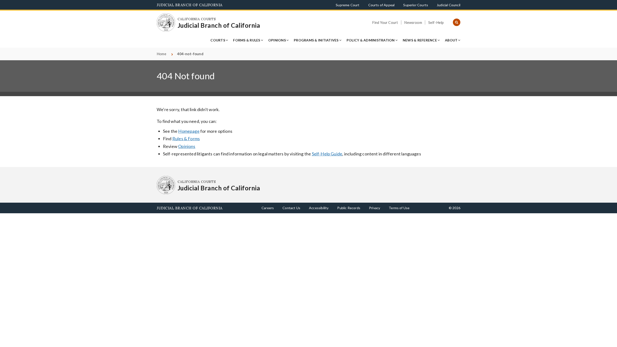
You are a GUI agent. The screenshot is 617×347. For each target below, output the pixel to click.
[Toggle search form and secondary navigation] (456, 22)
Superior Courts (415, 5)
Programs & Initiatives (316, 40)
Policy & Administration (371, 40)
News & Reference (420, 40)
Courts (217, 40)
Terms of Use (399, 208)
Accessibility (319, 208)
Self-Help (436, 22)
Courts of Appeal (381, 5)
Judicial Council (448, 5)
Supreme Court (347, 5)
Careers (268, 208)
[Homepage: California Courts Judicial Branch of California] (166, 22)
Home (161, 54)
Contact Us (291, 208)
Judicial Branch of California (189, 5)
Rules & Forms (186, 138)
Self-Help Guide (327, 153)
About (451, 40)
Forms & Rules (246, 40)
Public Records (348, 208)
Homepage (188, 131)
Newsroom (413, 22)
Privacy (374, 208)
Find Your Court (385, 22)
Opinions (277, 40)
